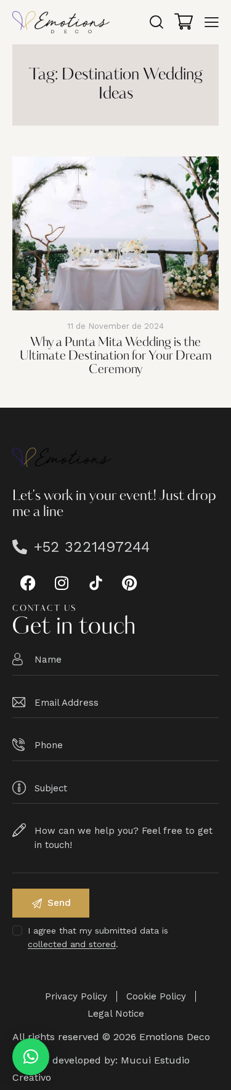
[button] (30, 1056)
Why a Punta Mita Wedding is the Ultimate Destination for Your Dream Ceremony (116, 356)
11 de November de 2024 (115, 326)
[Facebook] (27, 582)
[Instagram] (61, 582)
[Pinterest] (129, 582)
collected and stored (72, 944)
